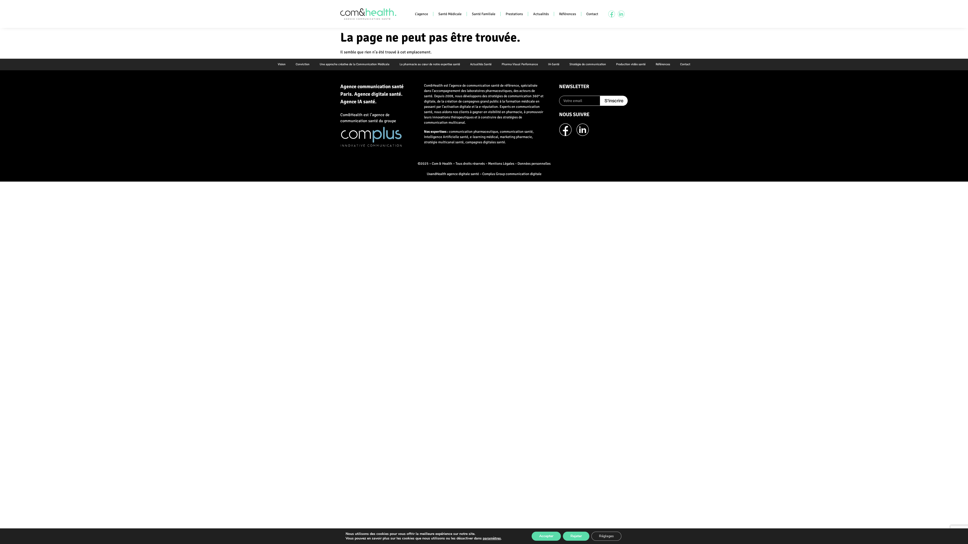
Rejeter (576, 536)
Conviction (303, 64)
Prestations (514, 14)
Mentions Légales (501, 163)
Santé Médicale (450, 14)
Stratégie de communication (587, 64)
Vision (282, 64)
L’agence (421, 14)
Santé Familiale (483, 14)
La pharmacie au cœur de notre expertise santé (430, 64)
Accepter (546, 536)
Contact (592, 14)
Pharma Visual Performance (520, 64)
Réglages (606, 536)
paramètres (492, 538)
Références (567, 14)
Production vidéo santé (631, 64)
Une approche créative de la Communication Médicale (354, 64)
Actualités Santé (481, 64)
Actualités (541, 14)
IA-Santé (553, 64)
